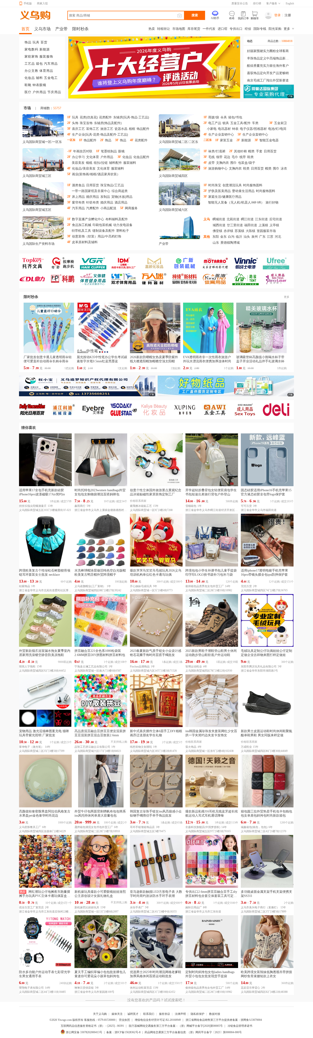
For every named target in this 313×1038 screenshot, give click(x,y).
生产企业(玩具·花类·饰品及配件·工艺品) (100, 134)
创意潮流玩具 (232, 185)
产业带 (163, 244)
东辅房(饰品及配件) (107, 123)
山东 (216, 242)
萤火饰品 (190, 746)
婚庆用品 (92, 196)
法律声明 (180, 1014)
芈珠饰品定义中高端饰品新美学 (269, 58)
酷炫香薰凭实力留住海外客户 (268, 65)
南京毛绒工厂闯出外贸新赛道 (268, 80)
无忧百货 (246, 586)
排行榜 (257, 3)
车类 (255, 123)
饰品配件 (143, 128)
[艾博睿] (95, 410)
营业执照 (124, 1019)
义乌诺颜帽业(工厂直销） (90, 586)
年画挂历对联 (82, 151)
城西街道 (219, 225)
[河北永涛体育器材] (217, 279)
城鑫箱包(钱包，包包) (254, 827)
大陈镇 (250, 231)
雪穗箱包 (190, 506)
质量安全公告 (239, 3)
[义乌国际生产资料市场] (43, 228)
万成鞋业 (246, 746)
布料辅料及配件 (116, 219)
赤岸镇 (228, 231)
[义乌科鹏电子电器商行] (64, 279)
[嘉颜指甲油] (156, 263)
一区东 (57, 142)
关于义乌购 (100, 1014)
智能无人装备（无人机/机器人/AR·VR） (236, 202)
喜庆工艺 (78, 128)
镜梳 (89, 162)
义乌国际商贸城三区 (36, 176)
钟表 (235, 128)
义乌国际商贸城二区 (173, 142)
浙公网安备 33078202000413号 (84, 1032)
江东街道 (261, 219)
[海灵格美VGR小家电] (95, 263)
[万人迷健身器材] (156, 279)
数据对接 (214, 1014)
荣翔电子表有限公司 (31, 987)
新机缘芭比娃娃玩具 (86, 907)
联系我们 (148, 1014)
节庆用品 (54, 92)
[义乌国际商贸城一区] (43, 126)
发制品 (105, 196)
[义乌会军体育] (95, 279)
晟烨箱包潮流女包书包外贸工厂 (93, 827)
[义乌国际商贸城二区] (179, 126)
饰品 (28, 42)
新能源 (44, 49)
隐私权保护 (197, 1014)
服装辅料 (129, 162)
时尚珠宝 (214, 185)
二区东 (193, 142)
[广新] (186, 263)
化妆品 (30, 78)
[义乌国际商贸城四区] (179, 160)
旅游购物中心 (218, 168)
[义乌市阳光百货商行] (34, 410)
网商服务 (131, 208)
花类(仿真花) (89, 117)
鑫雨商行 (79, 506)
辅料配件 (115, 162)
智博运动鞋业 (193, 666)
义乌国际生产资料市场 (38, 244)
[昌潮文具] (34, 279)
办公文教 (31, 71)
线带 (242, 157)
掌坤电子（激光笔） (31, 746)
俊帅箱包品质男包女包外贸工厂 (204, 586)
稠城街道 (218, 219)
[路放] (247, 279)
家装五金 (226, 140)
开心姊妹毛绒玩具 (141, 586)
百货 (44, 42)
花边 (227, 157)
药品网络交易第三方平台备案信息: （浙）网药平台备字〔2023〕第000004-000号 (193, 1032)
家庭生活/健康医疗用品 (225, 196)
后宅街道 (275, 219)
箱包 (39, 63)
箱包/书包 (235, 117)
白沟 (231, 236)
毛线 (211, 157)
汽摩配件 (92, 208)
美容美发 (78, 162)
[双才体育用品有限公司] (125, 279)
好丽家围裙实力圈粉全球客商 (268, 51)
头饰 (75, 123)
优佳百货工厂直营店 (31, 907)
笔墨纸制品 (109, 151)
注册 (288, 15)
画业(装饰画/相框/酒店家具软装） (96, 174)
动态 (250, 41)
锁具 (225, 123)
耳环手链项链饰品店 (142, 827)
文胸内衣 (222, 162)
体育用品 (46, 71)
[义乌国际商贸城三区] (43, 160)
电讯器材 (224, 128)
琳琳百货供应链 (84, 987)
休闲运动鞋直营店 (141, 987)
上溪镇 (263, 225)
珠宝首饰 (86, 123)
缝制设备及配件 (103, 230)
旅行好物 (272, 202)
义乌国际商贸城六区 (173, 210)
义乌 (206, 219)
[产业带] (179, 228)
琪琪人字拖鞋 (27, 666)
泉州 (254, 236)
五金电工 (51, 78)
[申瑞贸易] (125, 410)
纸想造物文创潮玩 (141, 746)
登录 (277, 15)
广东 (262, 236)
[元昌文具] (125, 263)
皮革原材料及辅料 (85, 242)
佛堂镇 (217, 231)
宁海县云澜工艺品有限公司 (90, 666)
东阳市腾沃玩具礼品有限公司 (259, 666)
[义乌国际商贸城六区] (179, 194)
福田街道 (250, 225)
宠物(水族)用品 (121, 196)
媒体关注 (117, 1014)
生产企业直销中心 (221, 134)
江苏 (270, 236)
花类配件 (105, 117)
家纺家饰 (31, 56)
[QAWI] (217, 410)
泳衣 (284, 168)
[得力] (278, 410)
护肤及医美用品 (219, 191)
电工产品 (214, 123)
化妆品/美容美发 (84, 168)
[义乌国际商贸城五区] (43, 194)
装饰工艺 (92, 128)
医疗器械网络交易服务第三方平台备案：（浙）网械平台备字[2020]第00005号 (176, 1025)
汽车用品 (51, 63)
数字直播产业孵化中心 (88, 219)
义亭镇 (274, 225)
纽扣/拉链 (101, 162)
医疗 (28, 92)
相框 (132, 128)
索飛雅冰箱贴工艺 (141, 506)
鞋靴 (28, 85)
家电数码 (31, 49)
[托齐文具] (34, 263)
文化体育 (92, 157)
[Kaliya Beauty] (156, 410)
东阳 (215, 236)
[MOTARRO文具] (217, 263)
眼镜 (121, 151)
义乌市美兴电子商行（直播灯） (260, 907)
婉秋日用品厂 (193, 907)
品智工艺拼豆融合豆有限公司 (92, 746)
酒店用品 (121, 202)
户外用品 (39, 92)
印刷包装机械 (102, 225)
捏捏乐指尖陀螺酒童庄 (33, 506)
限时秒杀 (31, 297)
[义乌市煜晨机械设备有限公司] (64, 410)
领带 (219, 157)
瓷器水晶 (121, 128)
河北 (278, 236)
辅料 (39, 78)
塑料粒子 (122, 230)
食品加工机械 (81, 225)
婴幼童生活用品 (243, 191)
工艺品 (30, 63)
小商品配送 (108, 208)
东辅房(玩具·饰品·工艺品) (131, 117)
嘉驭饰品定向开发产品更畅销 (268, 73)
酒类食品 (78, 185)
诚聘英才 (132, 1014)
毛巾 (235, 157)
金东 (223, 236)
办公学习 (78, 157)
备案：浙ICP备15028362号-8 (123, 1032)
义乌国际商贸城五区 (36, 210)
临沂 (239, 236)
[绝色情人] (278, 279)
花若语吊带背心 (250, 987)
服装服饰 (46, 56)
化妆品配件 (141, 157)
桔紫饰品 (24, 586)
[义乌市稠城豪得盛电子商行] (247, 263)
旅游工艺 (106, 128)
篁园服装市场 (266, 231)
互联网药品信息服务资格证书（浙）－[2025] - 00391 (92, 1025)
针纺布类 (92, 202)
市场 (27, 108)
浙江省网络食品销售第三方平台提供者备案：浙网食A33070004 (224, 1019)
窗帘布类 (78, 202)
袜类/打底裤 (216, 151)
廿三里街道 (235, 225)
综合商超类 (120, 191)
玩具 (36, 42)
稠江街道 (247, 219)
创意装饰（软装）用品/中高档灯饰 (96, 236)
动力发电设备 (122, 225)
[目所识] (247, 410)
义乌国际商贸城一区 (36, 142)
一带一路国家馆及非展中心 (91, 191)
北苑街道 (233, 219)
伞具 (223, 117)
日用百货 (270, 151)
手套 (259, 151)
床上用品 (78, 196)
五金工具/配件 (240, 123)
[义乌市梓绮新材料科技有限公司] (186, 279)
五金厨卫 (280, 123)
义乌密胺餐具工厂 (30, 827)
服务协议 (164, 1014)
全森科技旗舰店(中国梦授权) (202, 827)
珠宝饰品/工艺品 (112, 185)
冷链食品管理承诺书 (240, 1025)
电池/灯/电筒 (277, 128)
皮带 (211, 162)
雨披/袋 (213, 117)
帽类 (251, 151)
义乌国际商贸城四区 (173, 176)
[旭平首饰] (186, 410)
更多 (286, 297)
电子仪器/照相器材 (253, 128)
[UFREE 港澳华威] (278, 263)
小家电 (212, 128)
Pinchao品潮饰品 (140, 666)
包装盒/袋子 (246, 162)
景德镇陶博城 (230, 242)
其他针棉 (240, 151)
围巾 (233, 162)
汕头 (247, 236)
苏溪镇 (239, 231)
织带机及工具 (81, 230)
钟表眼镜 (39, 85)
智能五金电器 (269, 140)
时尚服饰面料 (252, 185)
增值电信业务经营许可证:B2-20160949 (158, 1019)
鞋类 (250, 157)
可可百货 (246, 506)
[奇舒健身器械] (64, 263)
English (290, 3)
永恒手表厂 (137, 907)
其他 (206, 236)
